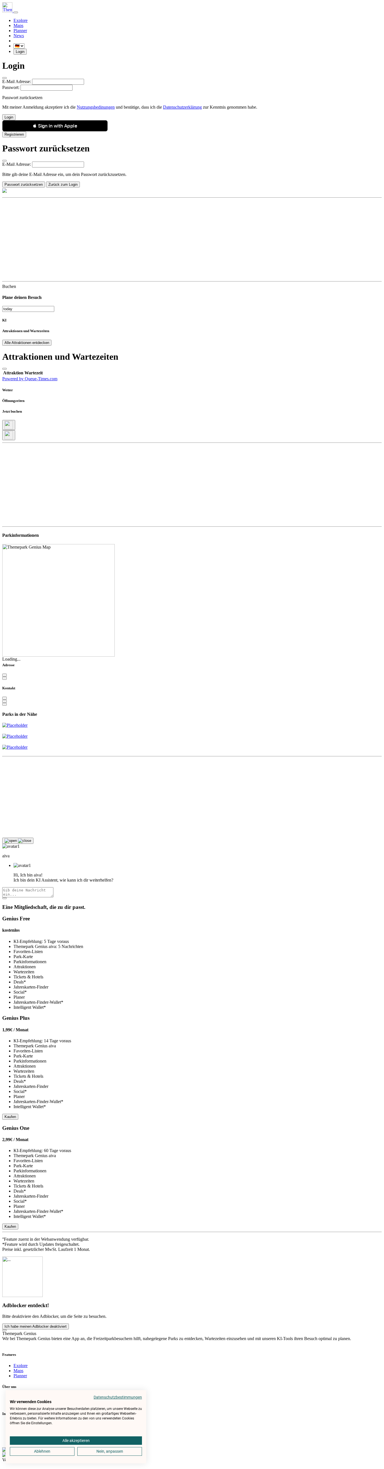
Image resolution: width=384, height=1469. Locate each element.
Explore (20, 20)
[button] (55, 125)
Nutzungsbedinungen (96, 107)
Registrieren (14, 134)
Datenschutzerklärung (182, 107)
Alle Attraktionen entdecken (26, 343)
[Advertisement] (171, 239)
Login (20, 52)
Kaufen (10, 1117)
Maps (18, 25)
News (18, 35)
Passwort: (10, 87)
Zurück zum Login (63, 184)
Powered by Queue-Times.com (29, 378)
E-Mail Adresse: (16, 81)
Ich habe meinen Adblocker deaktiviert (35, 1326)
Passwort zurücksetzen (23, 184)
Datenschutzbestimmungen (118, 1397)
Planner (20, 30)
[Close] (4, 78)
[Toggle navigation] (15, 12)
